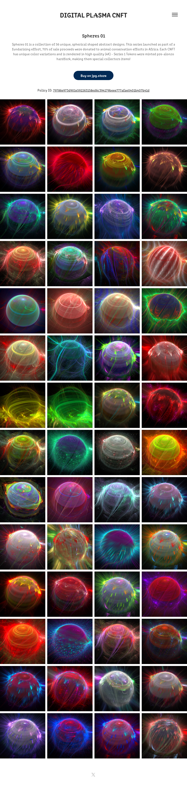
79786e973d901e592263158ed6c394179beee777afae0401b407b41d (101, 90)
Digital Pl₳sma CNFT (93, 14)
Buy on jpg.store (93, 75)
